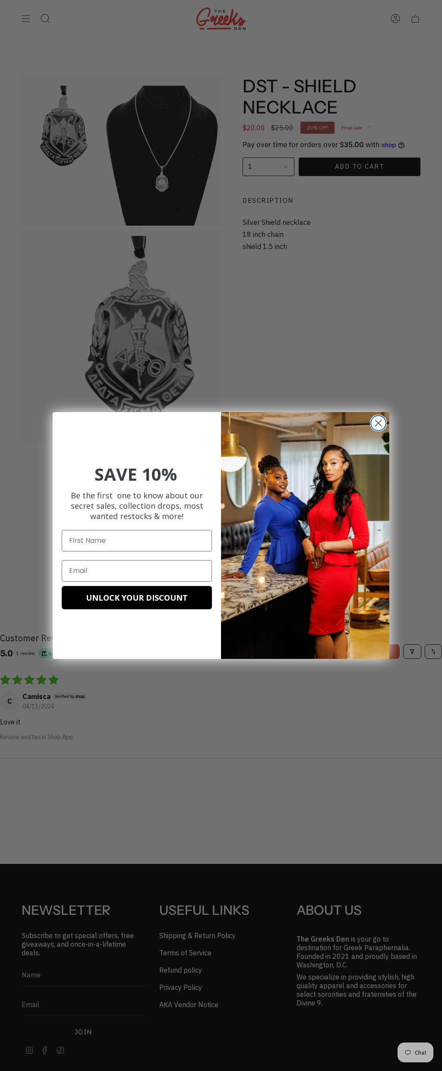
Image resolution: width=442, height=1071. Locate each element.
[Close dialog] (378, 423)
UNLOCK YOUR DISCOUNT (137, 597)
